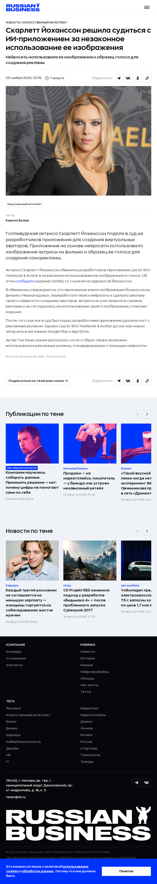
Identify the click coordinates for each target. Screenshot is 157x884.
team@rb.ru (15, 797)
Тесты (85, 691)
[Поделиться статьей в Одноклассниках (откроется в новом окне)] (138, 78)
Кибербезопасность (23, 741)
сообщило (24, 281)
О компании (16, 658)
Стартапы (88, 748)
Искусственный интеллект (45, 22)
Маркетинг (89, 708)
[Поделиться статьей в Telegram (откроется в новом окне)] (118, 78)
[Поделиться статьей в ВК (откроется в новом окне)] (128, 78)
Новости (13, 22)
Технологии (90, 755)
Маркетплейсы (93, 715)
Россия (86, 741)
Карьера (13, 735)
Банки (11, 721)
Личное (86, 728)
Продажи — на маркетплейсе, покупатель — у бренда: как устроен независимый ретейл (89, 481)
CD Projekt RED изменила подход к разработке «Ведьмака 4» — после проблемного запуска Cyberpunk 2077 (86, 600)
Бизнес (12, 728)
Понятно (126, 871)
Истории (87, 658)
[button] (147, 7)
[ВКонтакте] (146, 782)
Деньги (86, 721)
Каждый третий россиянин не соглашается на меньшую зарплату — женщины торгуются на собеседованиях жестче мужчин (31, 603)
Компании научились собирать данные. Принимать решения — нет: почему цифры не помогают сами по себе (32, 482)
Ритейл (86, 735)
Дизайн (12, 748)
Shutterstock (56, 356)
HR (8, 755)
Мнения (86, 665)
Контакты (14, 665)
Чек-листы (89, 685)
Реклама (13, 708)
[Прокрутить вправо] (147, 414)
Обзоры (87, 678)
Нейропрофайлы (94, 671)
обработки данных (38, 871)
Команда (13, 651)
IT (7, 761)
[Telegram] (136, 782)
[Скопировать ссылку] (147, 78)
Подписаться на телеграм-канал (36, 380)
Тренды (86, 761)
